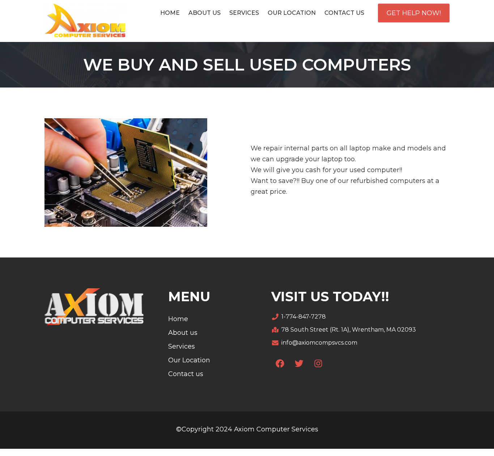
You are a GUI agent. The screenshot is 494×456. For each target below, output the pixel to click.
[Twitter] (299, 363)
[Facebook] (280, 363)
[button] (414, 13)
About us (204, 12)
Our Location (292, 12)
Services (244, 12)
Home (170, 12)
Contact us (344, 12)
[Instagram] (318, 363)
